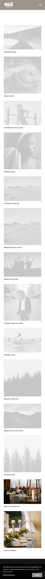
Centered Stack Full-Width (13, 127)
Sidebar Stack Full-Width (13, 247)
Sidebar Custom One (11, 279)
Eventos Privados (10, 550)
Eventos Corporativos (12, 506)
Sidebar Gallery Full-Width (13, 431)
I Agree (37, 575)
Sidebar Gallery (9, 172)
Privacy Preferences (9, 575)
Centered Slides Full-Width (13, 323)
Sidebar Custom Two (11, 399)
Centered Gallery (10, 52)
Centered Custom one (11, 203)
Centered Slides (9, 475)
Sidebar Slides (9, 96)
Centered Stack (9, 355)
